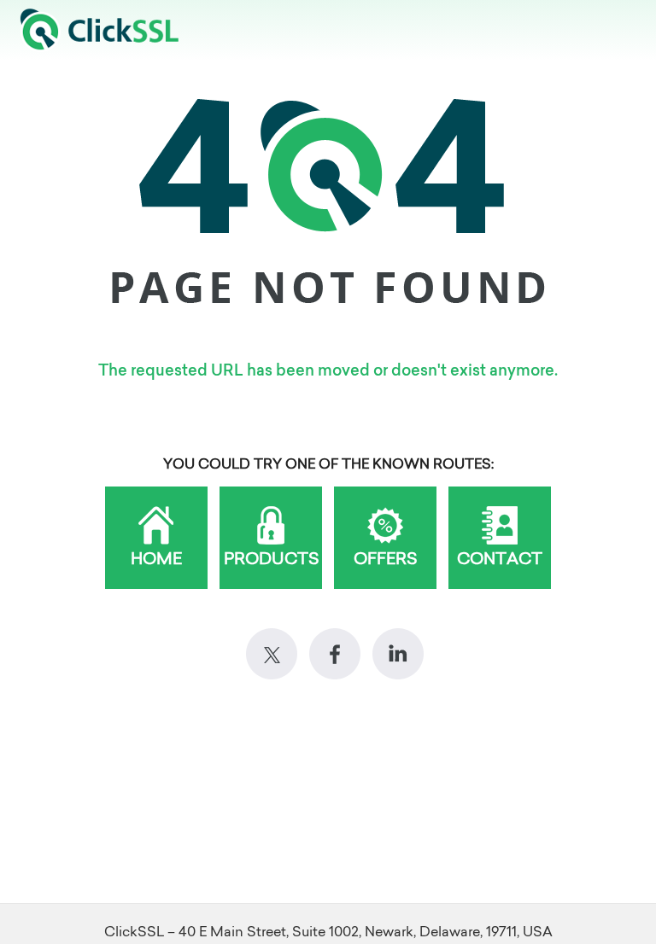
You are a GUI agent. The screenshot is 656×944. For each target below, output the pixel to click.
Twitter (271, 653)
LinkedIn (398, 653)
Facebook (334, 653)
